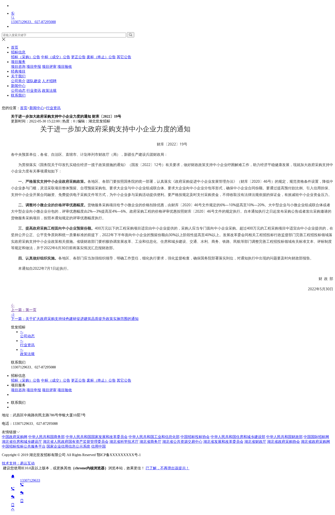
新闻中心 (36, 108)
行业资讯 (53, 108)
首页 (14, 47)
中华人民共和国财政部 (284, 437)
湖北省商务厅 (150, 442)
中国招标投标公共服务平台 (24, 446)
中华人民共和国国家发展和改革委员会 (97, 437)
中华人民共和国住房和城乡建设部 (238, 437)
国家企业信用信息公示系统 (68, 446)
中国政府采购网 (14, 437)
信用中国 (98, 446)
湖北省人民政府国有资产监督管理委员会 (75, 442)
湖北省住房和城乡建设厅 (22, 442)
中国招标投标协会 (195, 437)
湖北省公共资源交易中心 (182, 442)
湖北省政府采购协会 (283, 442)
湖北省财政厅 (255, 442)
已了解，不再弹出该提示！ (167, 468)
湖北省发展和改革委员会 (223, 442)
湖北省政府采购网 (315, 442)
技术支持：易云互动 (18, 463)
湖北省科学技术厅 (124, 442)
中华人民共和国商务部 (46, 437)
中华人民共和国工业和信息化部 (154, 437)
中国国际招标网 (316, 437)
